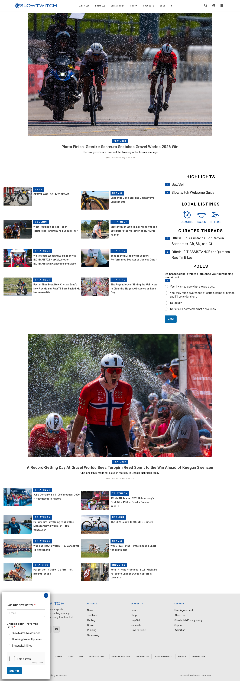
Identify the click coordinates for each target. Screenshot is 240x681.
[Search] (205, 5)
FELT (81, 656)
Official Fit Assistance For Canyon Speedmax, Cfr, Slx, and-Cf (198, 241)
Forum (133, 5)
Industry (119, 565)
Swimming (93, 635)
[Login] (213, 5)
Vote (170, 319)
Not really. (176, 302)
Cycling (41, 222)
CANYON (59, 656)
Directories (118, 5)
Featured (120, 141)
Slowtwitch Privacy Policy (188, 620)
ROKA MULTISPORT (163, 656)
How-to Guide (138, 630)
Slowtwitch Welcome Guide (193, 192)
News (39, 189)
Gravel (117, 193)
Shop (163, 5)
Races (201, 222)
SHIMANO (182, 656)
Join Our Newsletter (21, 605)
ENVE (71, 656)
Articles (84, 5)
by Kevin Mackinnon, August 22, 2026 (120, 158)
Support (178, 625)
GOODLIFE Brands (97, 656)
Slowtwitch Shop (22, 645)
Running (91, 630)
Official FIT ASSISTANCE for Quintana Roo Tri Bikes (201, 255)
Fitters (215, 222)
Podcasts (148, 5)
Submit (14, 670)
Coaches (187, 222)
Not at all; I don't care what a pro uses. (193, 309)
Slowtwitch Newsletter (26, 633)
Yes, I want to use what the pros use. (192, 286)
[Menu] (221, 5)
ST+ (173, 5)
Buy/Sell (100, 5)
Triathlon (120, 222)
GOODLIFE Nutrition (121, 656)
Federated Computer (200, 675)
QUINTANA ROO (143, 656)
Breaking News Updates (27, 639)
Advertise (179, 630)
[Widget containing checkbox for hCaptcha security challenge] (26, 658)
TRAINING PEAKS (199, 656)
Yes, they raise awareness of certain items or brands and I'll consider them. (202, 294)
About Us (179, 615)
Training (118, 251)
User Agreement (183, 610)
